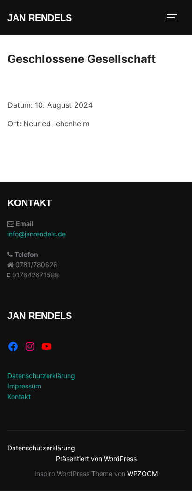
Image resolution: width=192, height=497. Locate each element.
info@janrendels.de (36, 234)
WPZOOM (142, 473)
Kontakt (19, 396)
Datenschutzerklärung (41, 376)
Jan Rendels (39, 18)
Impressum (24, 386)
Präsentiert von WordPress (96, 458)
